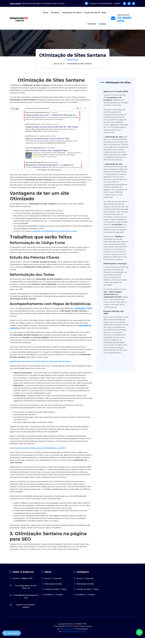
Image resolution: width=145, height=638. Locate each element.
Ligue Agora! (13, 633)
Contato (102, 24)
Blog (104, 12)
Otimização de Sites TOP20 (74, 631)
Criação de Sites (91, 12)
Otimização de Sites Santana (51, 80)
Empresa (55, 12)
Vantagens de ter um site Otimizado (39, 195)
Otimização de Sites (71, 12)
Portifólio (92, 24)
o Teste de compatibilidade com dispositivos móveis (54, 231)
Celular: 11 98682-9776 (23, 578)
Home (45, 12)
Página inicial (59, 64)
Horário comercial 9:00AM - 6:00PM (105, 3)
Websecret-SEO (68, 629)
